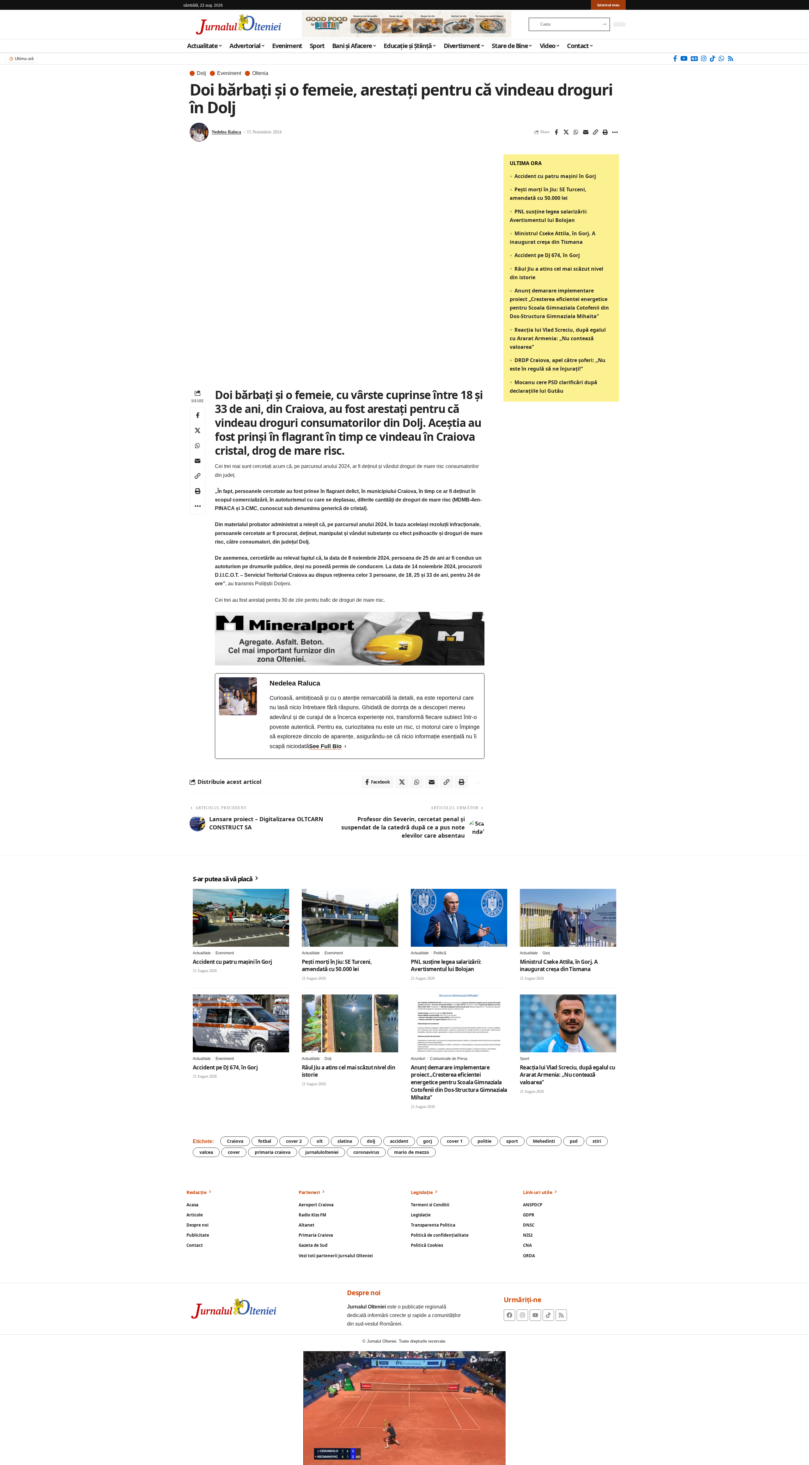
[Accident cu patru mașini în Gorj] (241, 918)
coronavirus (366, 1152)
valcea (206, 1152)
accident (399, 1141)
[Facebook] (675, 58)
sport (512, 1141)
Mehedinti (544, 1141)
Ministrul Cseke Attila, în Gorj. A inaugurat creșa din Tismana (559, 965)
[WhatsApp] (721, 58)
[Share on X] (566, 132)
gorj (427, 1141)
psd (574, 1141)
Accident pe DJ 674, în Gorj (547, 255)
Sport (524, 1058)
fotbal (264, 1141)
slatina (345, 1141)
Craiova (235, 1141)
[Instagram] (703, 58)
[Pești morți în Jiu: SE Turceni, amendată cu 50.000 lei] (350, 918)
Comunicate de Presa (448, 1058)
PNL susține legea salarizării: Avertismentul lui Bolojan (446, 965)
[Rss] (730, 58)
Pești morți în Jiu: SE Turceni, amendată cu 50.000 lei (337, 965)
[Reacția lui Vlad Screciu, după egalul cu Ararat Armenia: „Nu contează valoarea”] (568, 1023)
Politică (440, 953)
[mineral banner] (349, 638)
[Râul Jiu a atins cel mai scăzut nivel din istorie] (350, 1023)
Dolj (201, 73)
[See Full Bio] (345, 746)
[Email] (585, 132)
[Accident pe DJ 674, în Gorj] (241, 1023)
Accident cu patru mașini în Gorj (555, 176)
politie (484, 1141)
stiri (597, 1141)
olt (320, 1141)
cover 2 (294, 1141)
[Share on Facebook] (556, 132)
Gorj (546, 953)
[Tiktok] (548, 1315)
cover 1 (455, 1141)
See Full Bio (325, 746)
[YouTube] (684, 58)
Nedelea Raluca (226, 132)
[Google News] (694, 58)
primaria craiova (272, 1152)
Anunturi (418, 1058)
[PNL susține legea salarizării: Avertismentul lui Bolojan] (459, 918)
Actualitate (202, 953)
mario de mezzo (411, 1152)
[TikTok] (712, 58)
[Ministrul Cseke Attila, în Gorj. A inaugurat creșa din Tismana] (568, 918)
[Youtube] (535, 1315)
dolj (371, 1141)
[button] (595, 132)
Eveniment (229, 73)
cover (234, 1152)
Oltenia (260, 73)
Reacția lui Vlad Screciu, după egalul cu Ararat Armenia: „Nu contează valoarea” (558, 338)
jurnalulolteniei (321, 1152)
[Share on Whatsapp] (575, 132)
